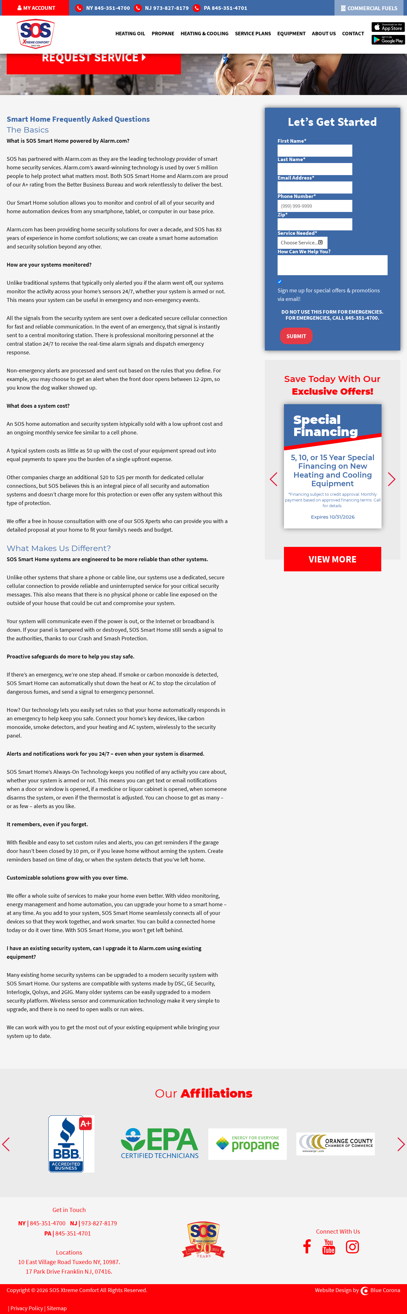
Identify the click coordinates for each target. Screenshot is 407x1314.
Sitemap (57, 1308)
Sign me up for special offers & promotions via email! (329, 295)
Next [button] (391, 479)
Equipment (291, 33)
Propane (163, 33)
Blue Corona (385, 1290)
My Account (39, 7)
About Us (324, 33)
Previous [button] (274, 479)
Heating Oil (130, 33)
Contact (353, 33)
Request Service (90, 57)
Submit (296, 336)
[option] (333, 476)
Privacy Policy (26, 1308)
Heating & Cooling (205, 33)
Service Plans (253, 33)
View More (332, 559)
